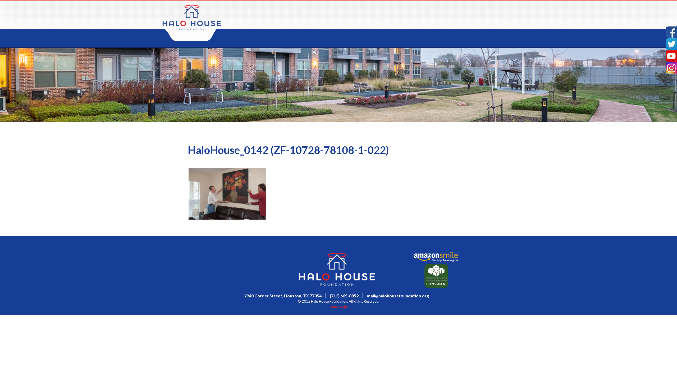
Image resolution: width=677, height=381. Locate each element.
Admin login (339, 307)
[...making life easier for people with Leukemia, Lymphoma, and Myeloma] (191, 29)
